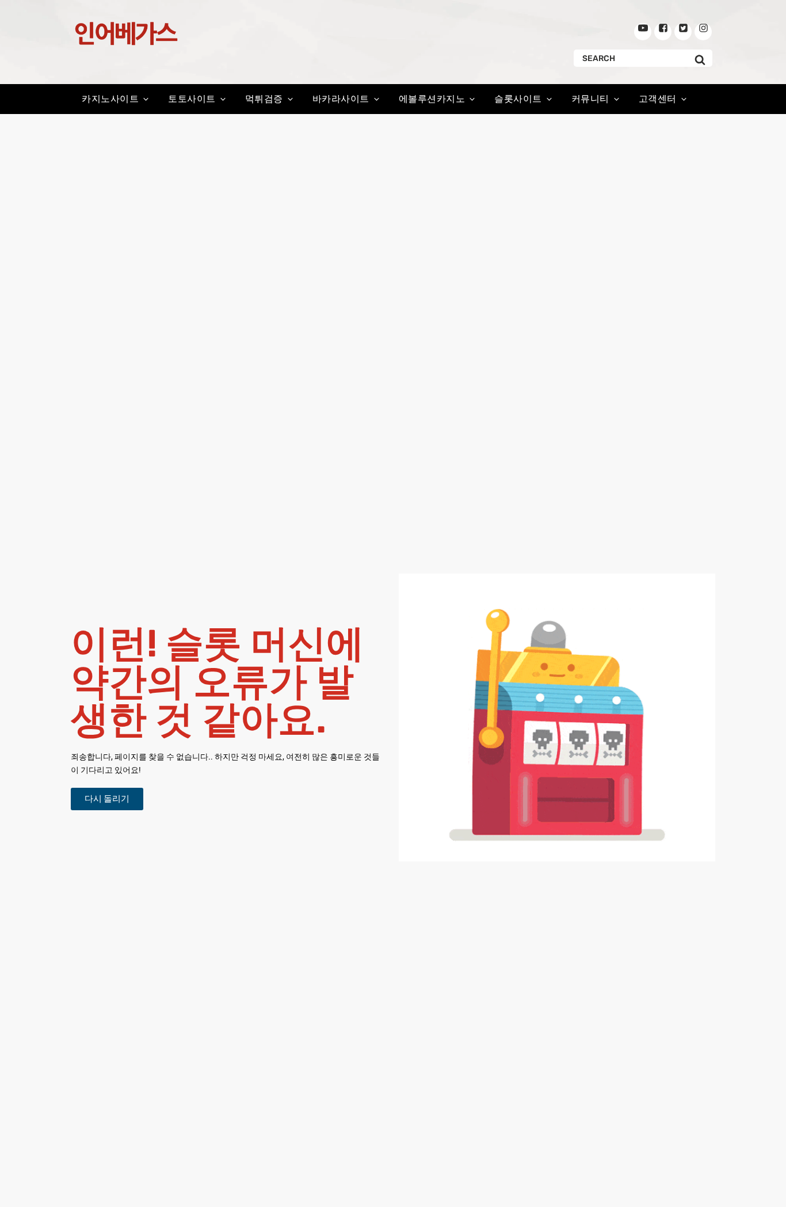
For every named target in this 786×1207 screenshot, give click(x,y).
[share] (642, 31)
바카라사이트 (340, 98)
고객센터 (658, 98)
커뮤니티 (590, 98)
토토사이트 (192, 98)
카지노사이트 (110, 98)
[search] (700, 58)
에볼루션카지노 (432, 98)
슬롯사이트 (518, 98)
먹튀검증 (264, 98)
